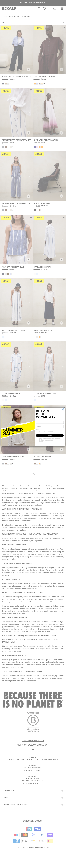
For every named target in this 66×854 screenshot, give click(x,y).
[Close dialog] (63, 409)
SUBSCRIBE (50, 435)
